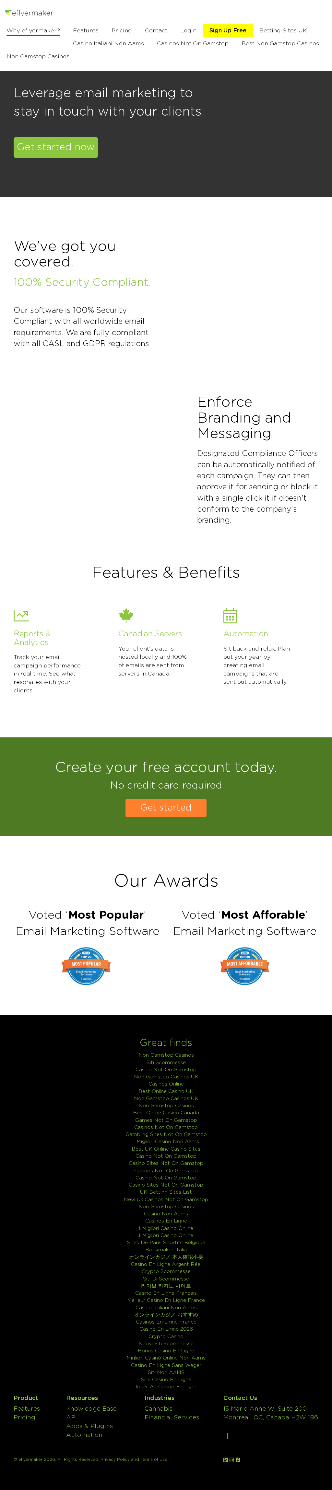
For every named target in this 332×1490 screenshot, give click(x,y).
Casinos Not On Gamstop (193, 44)
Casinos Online (166, 1084)
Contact (156, 31)
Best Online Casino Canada (166, 1112)
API (71, 1418)
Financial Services (172, 1418)
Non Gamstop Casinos (37, 57)
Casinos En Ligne (166, 1221)
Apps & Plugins (89, 1426)
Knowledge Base (91, 1409)
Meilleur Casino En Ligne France (166, 1300)
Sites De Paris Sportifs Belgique (166, 1242)
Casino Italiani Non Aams (108, 44)
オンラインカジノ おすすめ (166, 1315)
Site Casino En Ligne (166, 1379)
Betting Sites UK (283, 31)
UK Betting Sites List (166, 1192)
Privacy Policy (115, 1460)
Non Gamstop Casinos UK (166, 1077)
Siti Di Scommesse (166, 1279)
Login (188, 31)
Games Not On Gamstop (166, 1120)
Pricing (122, 31)
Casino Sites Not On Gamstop (166, 1163)
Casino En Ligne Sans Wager (166, 1365)
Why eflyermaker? (33, 31)
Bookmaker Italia (166, 1249)
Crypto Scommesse (166, 1271)
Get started (166, 808)
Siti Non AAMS (166, 1372)
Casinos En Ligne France (166, 1322)
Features (86, 31)
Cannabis (158, 1409)
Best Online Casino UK (166, 1091)
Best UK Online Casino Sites (166, 1149)
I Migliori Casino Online (166, 1228)
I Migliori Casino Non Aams (166, 1141)
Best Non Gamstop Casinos (280, 44)
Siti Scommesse (166, 1062)
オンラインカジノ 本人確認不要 (166, 1257)
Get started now (56, 147)
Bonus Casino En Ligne (166, 1350)
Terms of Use (153, 1460)
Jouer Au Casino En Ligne (166, 1386)
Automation (84, 1435)
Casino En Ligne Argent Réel (166, 1264)
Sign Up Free (227, 31)
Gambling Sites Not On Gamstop (166, 1134)
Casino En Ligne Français (166, 1293)
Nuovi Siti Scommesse (166, 1343)
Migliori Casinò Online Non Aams (166, 1358)
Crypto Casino (166, 1336)
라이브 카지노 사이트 (166, 1286)
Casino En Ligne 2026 (166, 1329)
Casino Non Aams (166, 1213)
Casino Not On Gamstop (166, 1069)
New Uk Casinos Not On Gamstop (166, 1199)
